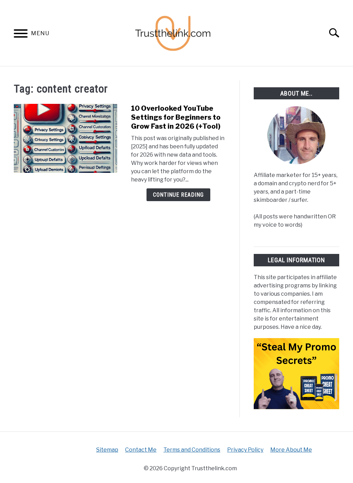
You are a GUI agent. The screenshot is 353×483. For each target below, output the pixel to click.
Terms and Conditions (191, 449)
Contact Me (141, 449)
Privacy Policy (245, 449)
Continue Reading (178, 194)
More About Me (291, 449)
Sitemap (107, 449)
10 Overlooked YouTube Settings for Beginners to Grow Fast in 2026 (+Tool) (176, 117)
